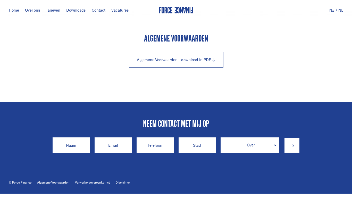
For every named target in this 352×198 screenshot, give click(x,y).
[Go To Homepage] (176, 10)
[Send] (292, 145)
